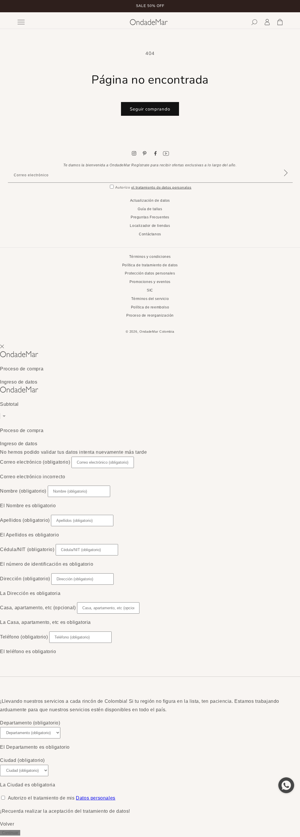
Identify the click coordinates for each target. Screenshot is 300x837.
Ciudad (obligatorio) (22, 760)
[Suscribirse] (285, 180)
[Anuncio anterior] (16, 6)
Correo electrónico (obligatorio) (35, 462)
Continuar (10, 833)
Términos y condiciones (150, 257)
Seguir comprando (150, 109)
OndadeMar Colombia (156, 331)
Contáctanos (150, 234)
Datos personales (95, 797)
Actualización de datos (150, 201)
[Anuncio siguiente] (283, 6)
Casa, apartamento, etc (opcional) (38, 607)
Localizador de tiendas (150, 226)
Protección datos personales (150, 273)
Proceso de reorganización (150, 315)
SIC (150, 290)
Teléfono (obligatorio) (24, 636)
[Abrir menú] (69, 22)
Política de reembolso (150, 307)
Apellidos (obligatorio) (25, 520)
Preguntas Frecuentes (150, 217)
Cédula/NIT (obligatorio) (27, 549)
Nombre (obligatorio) (23, 491)
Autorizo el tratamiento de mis (61, 797)
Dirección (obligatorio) (25, 578)
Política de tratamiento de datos (150, 265)
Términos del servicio (150, 299)
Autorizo (153, 187)
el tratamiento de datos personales (161, 187)
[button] (254, 22)
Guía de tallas (150, 209)
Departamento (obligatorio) (30, 722)
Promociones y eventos (150, 282)
